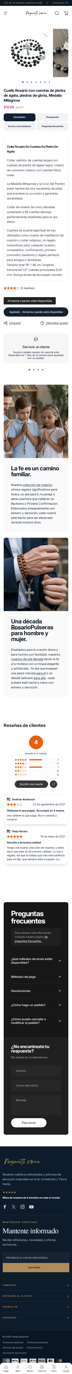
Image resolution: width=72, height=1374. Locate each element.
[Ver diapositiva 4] (42, 370)
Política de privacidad (37, 1342)
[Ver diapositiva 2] (34, 370)
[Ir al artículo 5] (40, 82)
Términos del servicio (13, 1347)
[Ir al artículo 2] (27, 82)
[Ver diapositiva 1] (29, 370)
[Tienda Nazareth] (22, 1161)
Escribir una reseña (31, 784)
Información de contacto (15, 1353)
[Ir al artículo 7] (49, 82)
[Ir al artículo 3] (31, 82)
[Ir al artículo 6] (45, 82)
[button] (53, 784)
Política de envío (35, 1347)
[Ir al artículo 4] (36, 82)
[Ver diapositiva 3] (38, 370)
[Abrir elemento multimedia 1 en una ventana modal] (45, 35)
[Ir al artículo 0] (22, 82)
